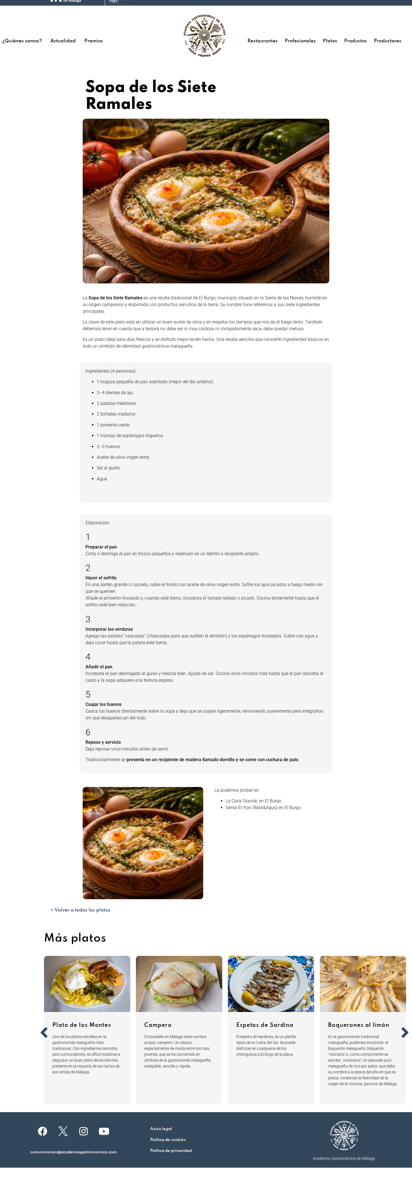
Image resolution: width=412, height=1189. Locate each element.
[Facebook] (42, 1131)
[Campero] (179, 984)
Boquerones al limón (358, 1025)
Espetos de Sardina (264, 1025)
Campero (158, 1025)
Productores (387, 41)
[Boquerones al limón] (363, 984)
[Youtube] (104, 1131)
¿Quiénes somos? (22, 41)
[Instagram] (83, 1131)
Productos (355, 41)
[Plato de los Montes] (87, 984)
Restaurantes (262, 41)
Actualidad (63, 41)
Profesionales (300, 41)
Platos (330, 41)
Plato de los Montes (81, 1025)
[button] (44, 1032)
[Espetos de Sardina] (271, 984)
